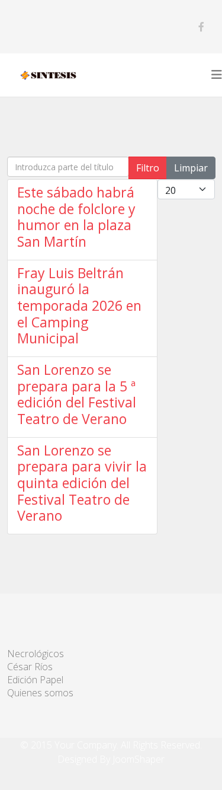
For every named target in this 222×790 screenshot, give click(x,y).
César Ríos (30, 666)
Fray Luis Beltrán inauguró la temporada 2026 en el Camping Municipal (79, 305)
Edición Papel (35, 679)
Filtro (147, 167)
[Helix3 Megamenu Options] (216, 74)
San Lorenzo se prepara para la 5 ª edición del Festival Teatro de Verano (76, 394)
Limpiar (191, 167)
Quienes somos (40, 692)
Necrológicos (35, 653)
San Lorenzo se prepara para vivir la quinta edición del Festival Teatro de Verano (82, 483)
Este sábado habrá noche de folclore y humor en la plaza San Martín (76, 217)
